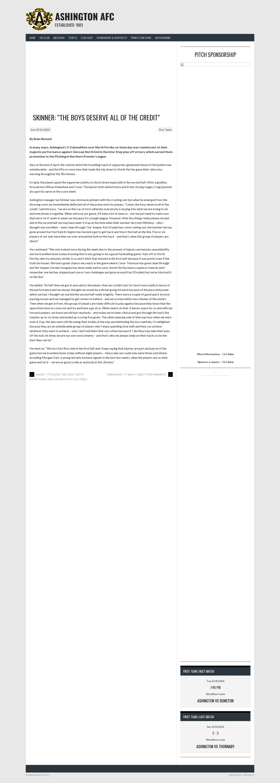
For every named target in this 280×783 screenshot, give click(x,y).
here (231, 354)
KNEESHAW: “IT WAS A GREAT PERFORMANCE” (139, 374)
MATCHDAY (59, 38)
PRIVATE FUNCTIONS (141, 38)
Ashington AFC (84, 16)
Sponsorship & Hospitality (112, 38)
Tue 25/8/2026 (215, 681)
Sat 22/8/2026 (215, 726)
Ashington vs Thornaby (215, 746)
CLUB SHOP (87, 38)
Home (32, 38)
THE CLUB (44, 38)
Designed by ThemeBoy (241, 775)
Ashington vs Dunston (215, 701)
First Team (165, 129)
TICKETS (72, 38)
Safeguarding (162, 38)
